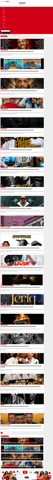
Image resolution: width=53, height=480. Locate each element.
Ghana (4, 11)
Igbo (5, 305)
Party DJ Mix (6, 69)
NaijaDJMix (22, 3)
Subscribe (26, 477)
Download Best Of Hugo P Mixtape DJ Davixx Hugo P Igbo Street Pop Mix (15, 346)
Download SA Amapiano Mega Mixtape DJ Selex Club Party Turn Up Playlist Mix (16, 208)
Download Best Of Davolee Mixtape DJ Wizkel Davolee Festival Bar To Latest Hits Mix (17, 51)
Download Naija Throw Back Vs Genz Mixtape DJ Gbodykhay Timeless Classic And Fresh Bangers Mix (20, 287)
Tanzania (4, 20)
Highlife (4, 424)
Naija (3, 9)
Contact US (5, 27)
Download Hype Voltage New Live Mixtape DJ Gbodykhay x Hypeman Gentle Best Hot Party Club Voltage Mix (22, 267)
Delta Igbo (2, 424)
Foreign (4, 16)
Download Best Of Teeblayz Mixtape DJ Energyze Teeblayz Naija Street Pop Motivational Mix (18, 326)
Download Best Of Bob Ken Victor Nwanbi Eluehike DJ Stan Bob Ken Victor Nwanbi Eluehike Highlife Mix (21, 425)
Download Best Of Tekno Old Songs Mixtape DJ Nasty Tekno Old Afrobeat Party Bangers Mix (19, 90)
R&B (5, 187)
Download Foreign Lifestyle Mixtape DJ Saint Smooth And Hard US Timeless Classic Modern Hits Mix (20, 247)
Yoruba (6, 128)
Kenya (4, 18)
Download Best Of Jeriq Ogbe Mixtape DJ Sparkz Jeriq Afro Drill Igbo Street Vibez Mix (17, 306)
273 (8, 432)
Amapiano (4, 364)
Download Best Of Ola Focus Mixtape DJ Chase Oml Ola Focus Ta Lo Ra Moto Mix (16, 149)
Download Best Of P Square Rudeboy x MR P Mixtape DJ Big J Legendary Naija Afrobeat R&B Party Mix (20, 386)
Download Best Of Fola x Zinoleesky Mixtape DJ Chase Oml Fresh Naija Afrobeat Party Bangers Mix (20, 169)
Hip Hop (4, 246)
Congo (4, 23)
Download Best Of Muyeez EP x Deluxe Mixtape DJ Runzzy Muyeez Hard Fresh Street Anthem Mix (19, 71)
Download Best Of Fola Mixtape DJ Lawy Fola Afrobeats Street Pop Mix (14, 406)
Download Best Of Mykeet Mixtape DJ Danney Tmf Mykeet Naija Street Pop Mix (16, 110)
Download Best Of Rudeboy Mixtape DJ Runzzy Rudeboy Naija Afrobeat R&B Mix (16, 188)
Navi (3, 25)
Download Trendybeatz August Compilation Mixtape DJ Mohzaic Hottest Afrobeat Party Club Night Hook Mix (22, 228)
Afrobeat (2, 69)
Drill (3, 305)
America (1, 246)
